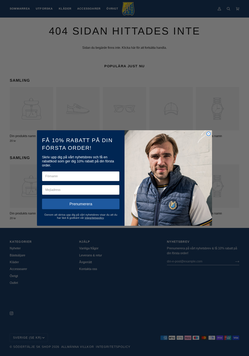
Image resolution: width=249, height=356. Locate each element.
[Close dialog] (208, 134)
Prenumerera (80, 204)
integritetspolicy (94, 217)
